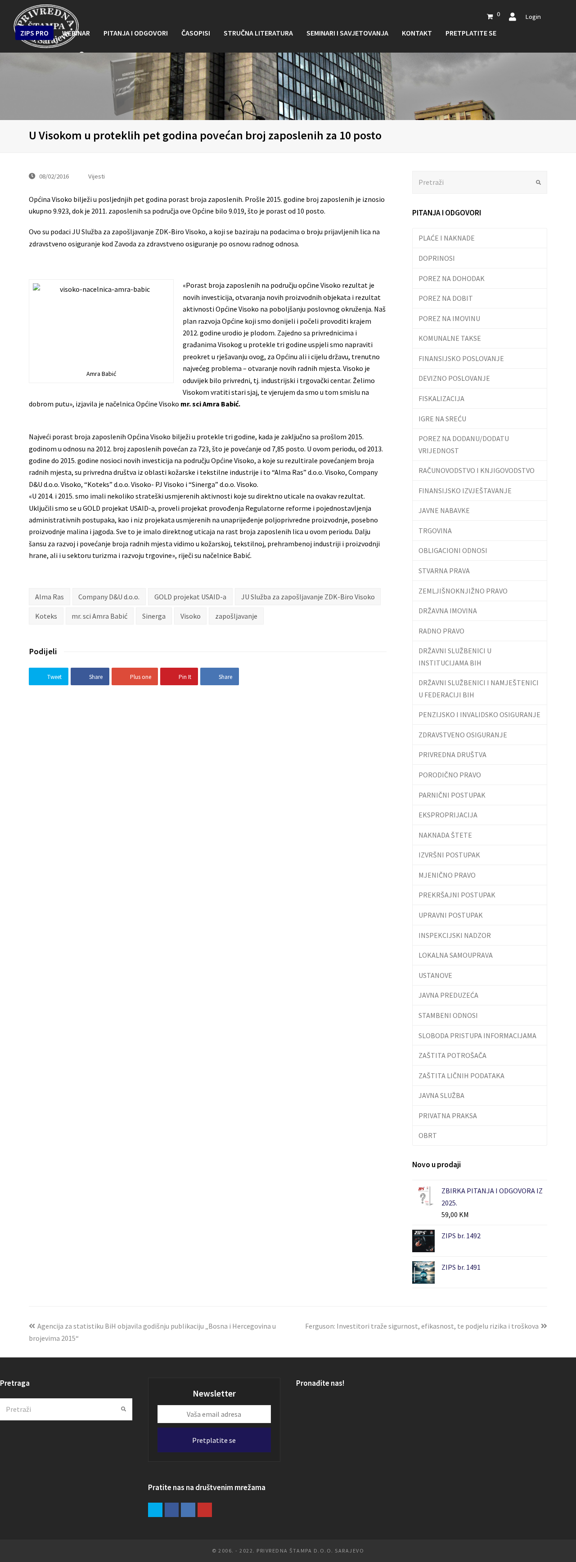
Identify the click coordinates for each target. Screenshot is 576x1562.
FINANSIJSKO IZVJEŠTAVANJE (465, 490)
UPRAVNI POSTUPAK (450, 914)
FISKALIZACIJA (441, 398)
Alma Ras (49, 596)
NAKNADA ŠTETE (445, 834)
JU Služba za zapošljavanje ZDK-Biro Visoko (308, 596)
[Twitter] (155, 1510)
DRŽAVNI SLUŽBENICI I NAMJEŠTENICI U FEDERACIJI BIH (478, 688)
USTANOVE (435, 975)
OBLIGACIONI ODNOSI (452, 550)
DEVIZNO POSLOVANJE (454, 378)
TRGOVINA (435, 530)
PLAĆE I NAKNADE (446, 237)
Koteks (46, 615)
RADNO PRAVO (441, 630)
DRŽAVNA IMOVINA (447, 610)
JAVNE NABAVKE (444, 510)
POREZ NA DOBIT (445, 298)
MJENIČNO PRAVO (447, 874)
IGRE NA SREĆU (442, 418)
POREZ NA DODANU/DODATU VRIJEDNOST (463, 444)
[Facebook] (172, 1510)
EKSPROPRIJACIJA (447, 814)
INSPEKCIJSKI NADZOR (454, 935)
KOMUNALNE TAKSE (449, 338)
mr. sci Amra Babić (99, 615)
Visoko (190, 615)
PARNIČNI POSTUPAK (452, 794)
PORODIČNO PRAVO (449, 774)
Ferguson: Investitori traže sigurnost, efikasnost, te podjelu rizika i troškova (422, 1325)
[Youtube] (205, 1510)
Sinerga (154, 615)
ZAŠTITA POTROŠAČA (452, 1055)
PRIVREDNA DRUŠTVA (452, 754)
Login (533, 16)
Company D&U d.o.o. (109, 596)
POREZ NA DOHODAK (451, 278)
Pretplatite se (214, 1440)
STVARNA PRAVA (444, 570)
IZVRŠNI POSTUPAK (449, 854)
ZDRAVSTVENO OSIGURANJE (462, 734)
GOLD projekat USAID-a (190, 596)
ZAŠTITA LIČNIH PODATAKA (461, 1075)
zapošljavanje (236, 615)
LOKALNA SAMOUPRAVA (455, 955)
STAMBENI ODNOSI (448, 1015)
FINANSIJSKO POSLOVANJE (461, 358)
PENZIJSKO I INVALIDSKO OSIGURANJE (479, 714)
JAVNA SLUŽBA (441, 1095)
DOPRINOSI (436, 258)
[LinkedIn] (188, 1510)
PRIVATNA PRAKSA (447, 1115)
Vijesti (96, 176)
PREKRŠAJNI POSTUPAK (456, 894)
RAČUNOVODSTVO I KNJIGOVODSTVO (476, 470)
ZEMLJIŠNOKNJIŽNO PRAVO (463, 590)
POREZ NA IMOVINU (449, 318)
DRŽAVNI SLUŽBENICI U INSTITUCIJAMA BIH (454, 656)
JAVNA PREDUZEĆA (448, 995)
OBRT (427, 1135)
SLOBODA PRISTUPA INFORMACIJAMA (477, 1035)
